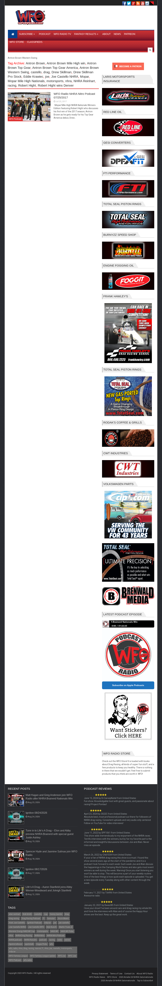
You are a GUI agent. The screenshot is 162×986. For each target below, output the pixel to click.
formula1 (51, 918)
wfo (51, 944)
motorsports (55, 81)
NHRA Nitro (39, 935)
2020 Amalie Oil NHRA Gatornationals (136, 977)
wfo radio (28, 960)
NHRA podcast (15, 940)
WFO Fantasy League (18, 956)
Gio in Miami (63, 918)
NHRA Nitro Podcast (55, 935)
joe (47, 76)
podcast (43, 940)
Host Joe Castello (17, 923)
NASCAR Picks (67, 931)
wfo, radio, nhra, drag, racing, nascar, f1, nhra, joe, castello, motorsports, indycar (40, 950)
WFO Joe (72, 956)
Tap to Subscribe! (145, 980)
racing (12, 85)
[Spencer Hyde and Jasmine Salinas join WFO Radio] (16, 856)
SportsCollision (15, 944)
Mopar (84, 76)
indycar (47, 923)
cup (45, 914)
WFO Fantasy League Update (42, 956)
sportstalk (29, 944)
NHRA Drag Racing (24, 935)
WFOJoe (61, 956)
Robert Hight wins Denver (56, 85)
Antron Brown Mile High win (66, 63)
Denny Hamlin (56, 914)
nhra (68, 81)
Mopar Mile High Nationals (26, 81)
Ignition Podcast (34, 923)
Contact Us (129, 973)
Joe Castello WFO (36, 927)
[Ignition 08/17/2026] (16, 874)
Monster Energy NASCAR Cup (21, 931)
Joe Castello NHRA (64, 76)
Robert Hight (27, 85)
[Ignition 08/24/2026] (16, 817)
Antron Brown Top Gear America (55, 67)
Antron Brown (35, 63)
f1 (44, 918)
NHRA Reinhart (84, 81)
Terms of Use (116, 973)
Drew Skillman (62, 72)
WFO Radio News (97, 977)
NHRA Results (30, 940)
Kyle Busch (51, 927)
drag (46, 72)
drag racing (14, 918)
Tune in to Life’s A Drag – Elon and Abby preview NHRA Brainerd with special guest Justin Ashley (49, 834)
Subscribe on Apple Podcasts (128, 685)
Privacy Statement (100, 973)
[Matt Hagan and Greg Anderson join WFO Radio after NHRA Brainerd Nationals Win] (16, 800)
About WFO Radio (145, 973)
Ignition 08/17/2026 (36, 869)
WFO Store (112, 977)
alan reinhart (14, 914)
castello (36, 72)
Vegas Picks (41, 944)
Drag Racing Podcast (31, 918)
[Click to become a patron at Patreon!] (128, 71)
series (67, 940)
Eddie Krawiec (33, 76)
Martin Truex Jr (65, 927)
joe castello (64, 923)
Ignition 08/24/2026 (36, 812)
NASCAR (54, 931)
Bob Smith (27, 914)
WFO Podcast (15, 119)
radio (59, 940)
